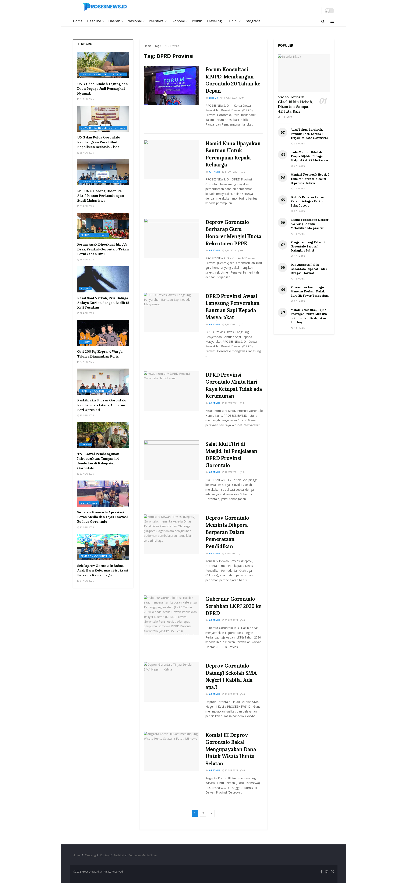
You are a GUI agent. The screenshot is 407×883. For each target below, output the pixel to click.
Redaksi (119, 855)
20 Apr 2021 (231, 620)
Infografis (252, 21)
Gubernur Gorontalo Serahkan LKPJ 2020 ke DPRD (233, 606)
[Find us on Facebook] (321, 871)
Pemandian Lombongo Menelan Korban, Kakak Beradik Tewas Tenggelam (310, 291)
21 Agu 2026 (86, 527)
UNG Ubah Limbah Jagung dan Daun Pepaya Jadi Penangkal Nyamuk (102, 88)
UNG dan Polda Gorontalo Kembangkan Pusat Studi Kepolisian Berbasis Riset (98, 142)
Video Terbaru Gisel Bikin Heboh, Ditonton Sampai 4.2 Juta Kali (295, 104)
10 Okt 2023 (229, 97)
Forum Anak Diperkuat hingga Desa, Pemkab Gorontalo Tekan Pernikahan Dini (103, 249)
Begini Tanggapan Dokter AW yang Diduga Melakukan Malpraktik (309, 224)
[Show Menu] (332, 21)
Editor (213, 97)
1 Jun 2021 (230, 324)
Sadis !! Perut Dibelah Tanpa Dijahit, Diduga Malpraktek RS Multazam (309, 156)
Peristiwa (156, 21)
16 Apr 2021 (231, 694)
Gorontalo (89, 502)
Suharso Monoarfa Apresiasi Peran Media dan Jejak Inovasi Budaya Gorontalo (102, 517)
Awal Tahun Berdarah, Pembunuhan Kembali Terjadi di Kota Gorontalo (309, 134)
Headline (94, 21)
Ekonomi (178, 21)
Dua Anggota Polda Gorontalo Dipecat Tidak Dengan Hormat (309, 269)
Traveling (214, 21)
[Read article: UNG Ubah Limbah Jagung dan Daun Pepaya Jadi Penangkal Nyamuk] (103, 65)
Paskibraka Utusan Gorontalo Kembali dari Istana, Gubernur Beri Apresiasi (102, 405)
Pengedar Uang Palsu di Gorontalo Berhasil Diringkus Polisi (308, 246)
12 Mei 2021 (231, 472)
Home (77, 21)
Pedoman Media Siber (142, 855)
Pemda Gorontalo (94, 234)
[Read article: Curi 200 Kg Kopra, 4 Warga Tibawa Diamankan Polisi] (103, 333)
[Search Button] (323, 21)
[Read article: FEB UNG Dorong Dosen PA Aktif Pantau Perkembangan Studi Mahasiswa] (103, 172)
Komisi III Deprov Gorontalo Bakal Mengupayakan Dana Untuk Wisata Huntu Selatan (230, 749)
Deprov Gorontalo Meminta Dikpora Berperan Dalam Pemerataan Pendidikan (227, 532)
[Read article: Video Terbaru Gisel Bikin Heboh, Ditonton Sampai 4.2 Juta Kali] (304, 73)
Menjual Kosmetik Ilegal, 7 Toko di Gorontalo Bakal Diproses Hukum (310, 179)
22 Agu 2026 (86, 313)
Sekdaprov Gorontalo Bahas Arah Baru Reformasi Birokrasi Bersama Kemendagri (102, 570)
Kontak (104, 855)
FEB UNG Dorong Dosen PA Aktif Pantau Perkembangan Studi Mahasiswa (100, 196)
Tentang (90, 855)
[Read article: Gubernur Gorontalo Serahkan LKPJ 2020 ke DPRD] (171, 615)
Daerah (114, 21)
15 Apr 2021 (231, 770)
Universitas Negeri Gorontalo (103, 74)
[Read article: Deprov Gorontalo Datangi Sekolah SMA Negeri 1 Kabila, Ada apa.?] (171, 682)
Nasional (134, 21)
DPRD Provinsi (171, 46)
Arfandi (214, 171)
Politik (197, 21)
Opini (233, 21)
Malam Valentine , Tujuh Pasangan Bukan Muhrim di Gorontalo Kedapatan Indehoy (309, 316)
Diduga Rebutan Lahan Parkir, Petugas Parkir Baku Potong (307, 201)
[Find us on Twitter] (332, 871)
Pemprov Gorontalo (96, 390)
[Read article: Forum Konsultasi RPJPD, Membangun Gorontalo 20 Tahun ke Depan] (171, 85)
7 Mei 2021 (230, 553)
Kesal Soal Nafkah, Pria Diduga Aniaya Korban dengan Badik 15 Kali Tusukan (103, 303)
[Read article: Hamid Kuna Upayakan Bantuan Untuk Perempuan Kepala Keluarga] (171, 159)
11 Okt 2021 (231, 171)
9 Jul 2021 (230, 250)
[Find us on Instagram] (326, 871)
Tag (157, 46)
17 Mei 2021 (231, 403)
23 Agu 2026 (86, 99)
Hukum (85, 288)
